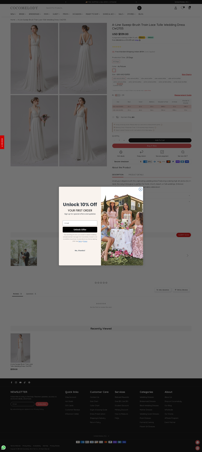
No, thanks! (80, 250)
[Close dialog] (140, 189)
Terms (80, 241)
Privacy (85, 241)
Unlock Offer (80, 229)
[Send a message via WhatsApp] (3, 447)
